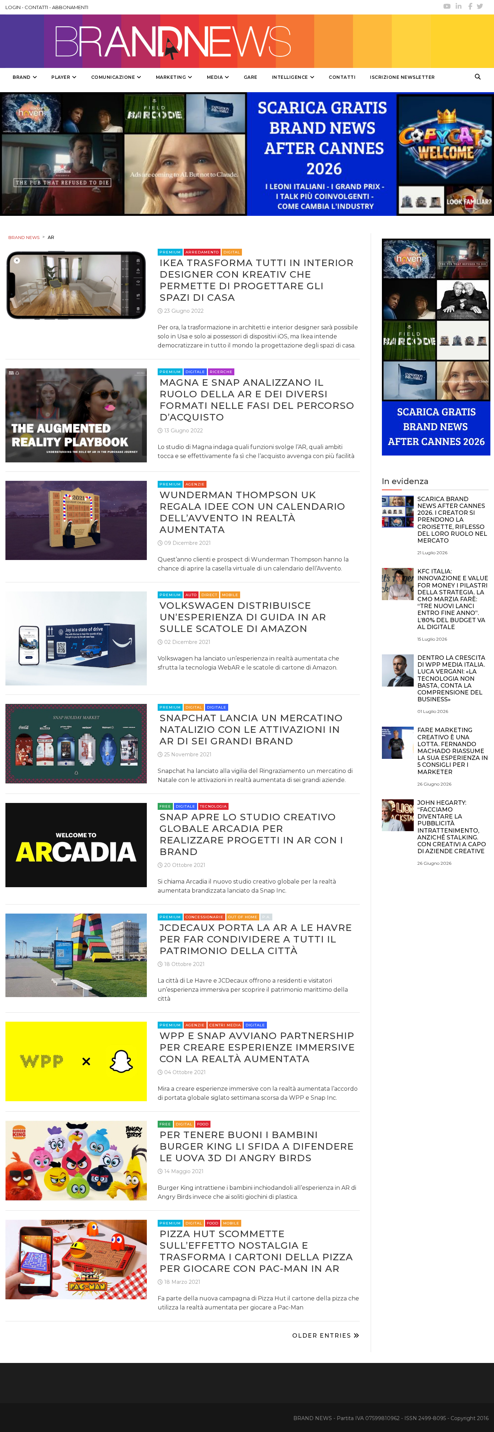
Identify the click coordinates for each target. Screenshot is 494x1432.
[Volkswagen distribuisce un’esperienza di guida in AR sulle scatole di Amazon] (76, 637)
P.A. (266, 917)
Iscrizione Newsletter (402, 77)
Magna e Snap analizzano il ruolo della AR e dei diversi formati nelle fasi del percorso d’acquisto (256, 400)
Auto (191, 595)
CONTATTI (36, 7)
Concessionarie (204, 917)
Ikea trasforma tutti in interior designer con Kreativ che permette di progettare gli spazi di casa (256, 280)
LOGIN (13, 7)
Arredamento (202, 252)
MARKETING (171, 77)
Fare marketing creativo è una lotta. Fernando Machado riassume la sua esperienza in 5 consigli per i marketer (452, 751)
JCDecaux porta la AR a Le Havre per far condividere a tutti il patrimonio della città (255, 939)
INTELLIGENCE (290, 77)
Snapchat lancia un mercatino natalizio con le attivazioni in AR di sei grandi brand (251, 729)
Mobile (230, 595)
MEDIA (215, 77)
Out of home (242, 917)
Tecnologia (213, 806)
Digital (231, 252)
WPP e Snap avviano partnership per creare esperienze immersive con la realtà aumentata (257, 1047)
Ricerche (221, 371)
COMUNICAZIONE (113, 77)
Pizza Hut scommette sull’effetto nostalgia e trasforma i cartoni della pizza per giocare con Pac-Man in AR (256, 1251)
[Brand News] (218, 41)
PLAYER (60, 77)
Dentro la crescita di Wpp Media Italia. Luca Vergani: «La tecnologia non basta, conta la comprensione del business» (451, 678)
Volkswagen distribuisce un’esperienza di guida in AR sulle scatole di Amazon (242, 617)
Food (203, 1124)
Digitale (195, 371)
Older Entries (322, 1335)
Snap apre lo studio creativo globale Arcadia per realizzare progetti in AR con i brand (251, 834)
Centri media (225, 1025)
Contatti (342, 77)
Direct (209, 595)
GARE (250, 77)
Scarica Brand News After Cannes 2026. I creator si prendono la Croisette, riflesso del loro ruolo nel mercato (452, 520)
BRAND (22, 77)
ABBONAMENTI (70, 7)
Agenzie (195, 484)
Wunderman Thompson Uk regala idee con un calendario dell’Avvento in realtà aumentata (252, 512)
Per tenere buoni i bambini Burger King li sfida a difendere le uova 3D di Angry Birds (256, 1146)
